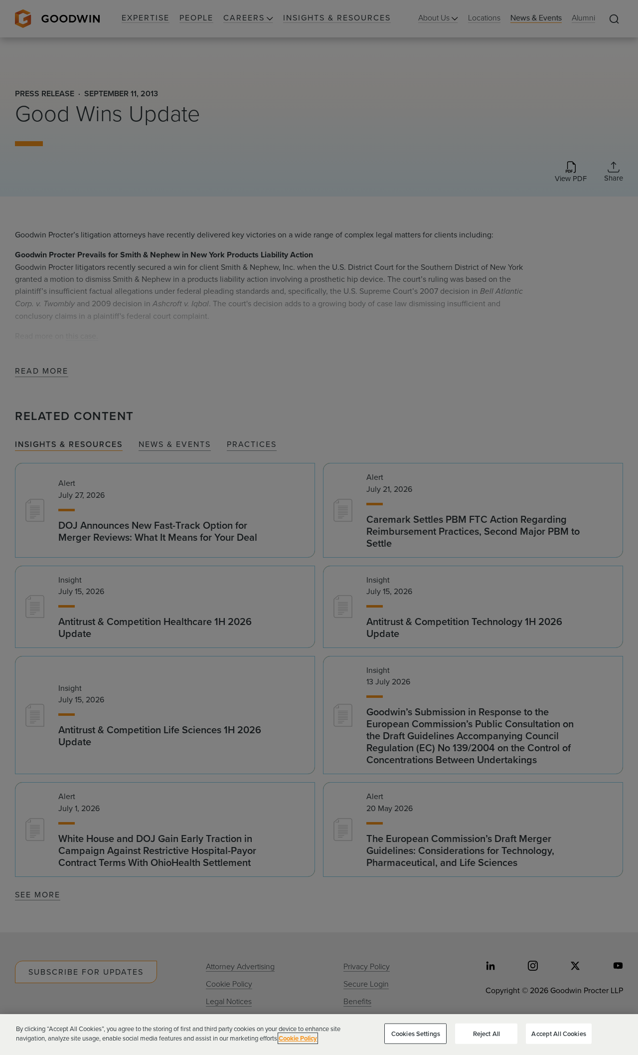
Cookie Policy (298, 1038)
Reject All (486, 1034)
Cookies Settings (415, 1034)
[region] (319, 1034)
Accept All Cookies (558, 1034)
